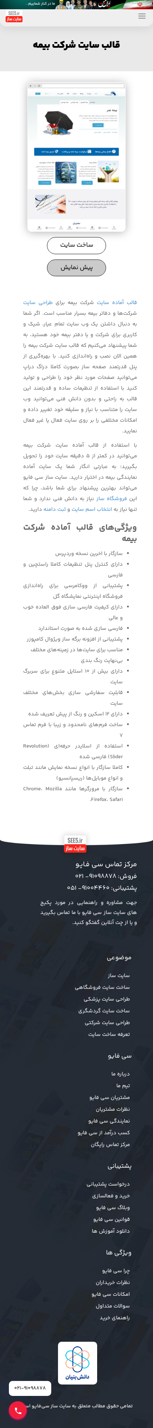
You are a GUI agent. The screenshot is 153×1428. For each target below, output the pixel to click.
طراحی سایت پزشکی (107, 999)
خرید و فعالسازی (111, 1196)
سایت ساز (119, 976)
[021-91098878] (18, 1410)
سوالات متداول (113, 1306)
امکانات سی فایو (110, 1294)
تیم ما (123, 1086)
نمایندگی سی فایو (109, 1121)
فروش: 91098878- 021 (106, 877)
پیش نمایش (76, 268)
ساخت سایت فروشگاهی (102, 987)
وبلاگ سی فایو (113, 1208)
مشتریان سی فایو (109, 1098)
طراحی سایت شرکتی (107, 1023)
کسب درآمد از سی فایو (104, 1133)
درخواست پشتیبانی (108, 1184)
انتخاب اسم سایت (92, 509)
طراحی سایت (38, 303)
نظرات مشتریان (113, 1109)
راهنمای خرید (115, 1318)
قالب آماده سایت (117, 303)
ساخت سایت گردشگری (104, 1011)
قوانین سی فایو (111, 1220)
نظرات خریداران (113, 1283)
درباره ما (120, 1074)
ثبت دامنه (54, 509)
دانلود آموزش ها (111, 1231)
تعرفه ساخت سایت (109, 1035)
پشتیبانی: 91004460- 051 (102, 888)
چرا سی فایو (116, 1271)
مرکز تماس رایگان (110, 1145)
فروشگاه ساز (111, 499)
